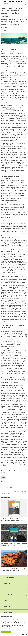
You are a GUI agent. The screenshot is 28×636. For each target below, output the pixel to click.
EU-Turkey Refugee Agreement (14, 335)
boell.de (3, 472)
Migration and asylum (6, 487)
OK (6, 632)
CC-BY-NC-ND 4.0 (19, 491)
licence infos (25, 45)
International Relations (12, 484)
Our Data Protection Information (7, 628)
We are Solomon (10, 109)
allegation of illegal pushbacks (12, 134)
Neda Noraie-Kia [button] (5, 16)
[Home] (12, 2)
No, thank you (19, 632)
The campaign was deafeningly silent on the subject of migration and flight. (12, 252)
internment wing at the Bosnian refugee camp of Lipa (13, 413)
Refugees (16, 487)
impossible (24, 233)
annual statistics (12, 281)
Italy (21, 484)
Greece (3, 484)
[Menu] (26, 2)
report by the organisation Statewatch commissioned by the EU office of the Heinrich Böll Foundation (13, 407)
